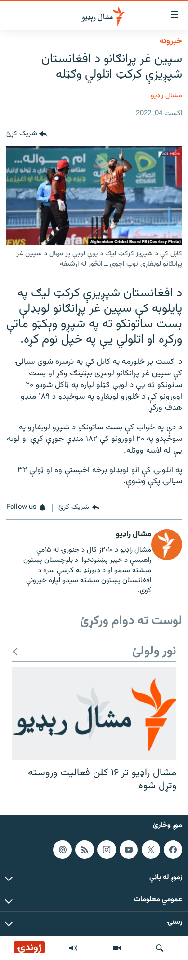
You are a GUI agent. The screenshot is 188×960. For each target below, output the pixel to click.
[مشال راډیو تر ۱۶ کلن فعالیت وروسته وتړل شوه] (94, 713)
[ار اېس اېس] (84, 849)
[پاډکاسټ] (62, 849)
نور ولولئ (154, 651)
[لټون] (159, 948)
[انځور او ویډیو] (116, 948)
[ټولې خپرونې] (73, 948)
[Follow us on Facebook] (173, 849)
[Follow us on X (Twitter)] (151, 849)
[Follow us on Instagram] (106, 849)
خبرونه (171, 41)
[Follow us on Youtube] (129, 849)
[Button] (26, 134)
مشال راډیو (166, 95)
